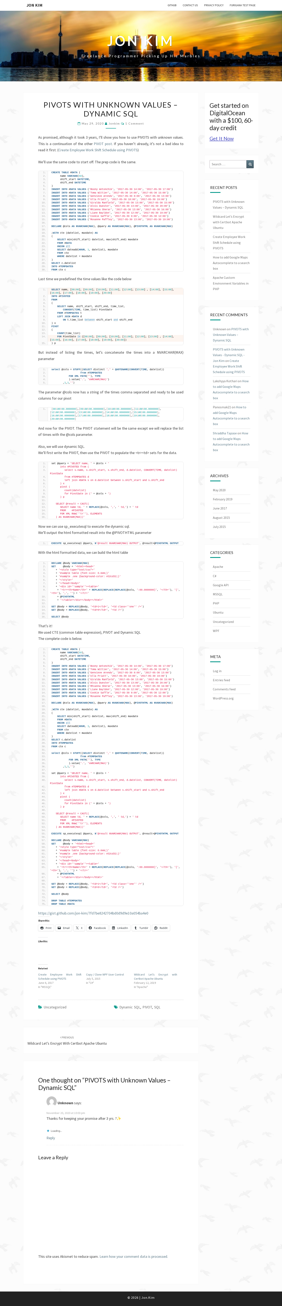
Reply (50, 1137)
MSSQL (218, 594)
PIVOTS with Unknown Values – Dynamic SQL (231, 334)
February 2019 (222, 499)
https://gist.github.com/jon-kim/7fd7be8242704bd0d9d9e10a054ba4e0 (93, 913)
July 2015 (219, 527)
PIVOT (147, 1007)
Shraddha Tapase (225, 433)
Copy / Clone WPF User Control (105, 974)
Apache (218, 567)
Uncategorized (55, 1007)
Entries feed (221, 680)
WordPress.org (223, 698)
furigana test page (243, 5)
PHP (216, 603)
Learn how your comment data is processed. (134, 1256)
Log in (217, 671)
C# (214, 576)
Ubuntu (218, 612)
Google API (221, 585)
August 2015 (221, 517)
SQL (157, 1007)
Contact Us (190, 5)
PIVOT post (103, 143)
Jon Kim (34, 5)
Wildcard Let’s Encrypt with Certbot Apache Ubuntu (228, 222)
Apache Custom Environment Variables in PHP (231, 283)
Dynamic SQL (129, 1007)
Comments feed (224, 689)
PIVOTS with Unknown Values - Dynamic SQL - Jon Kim (229, 355)
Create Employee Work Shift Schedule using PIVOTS (97, 150)
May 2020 (219, 490)
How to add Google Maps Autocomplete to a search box (231, 262)
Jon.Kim (148, 1297)
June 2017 (220, 508)
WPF (216, 631)
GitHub (172, 5)
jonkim (114, 123)
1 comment (134, 123)
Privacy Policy (214, 5)
